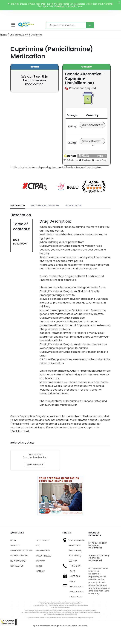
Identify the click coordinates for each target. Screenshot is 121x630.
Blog (39, 566)
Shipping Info (43, 540)
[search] (90, 25)
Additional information (45, 205)
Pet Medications (19, 555)
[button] (9, 622)
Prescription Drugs (21, 550)
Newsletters (43, 550)
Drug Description (20, 241)
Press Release (43, 555)
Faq (38, 545)
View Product (35, 464)
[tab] (17, 206)
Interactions (73, 205)
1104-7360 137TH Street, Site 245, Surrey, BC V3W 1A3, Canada (77, 550)
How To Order (18, 560)
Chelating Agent (18, 34)
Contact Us (16, 565)
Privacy (40, 560)
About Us (15, 545)
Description (17, 205)
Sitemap (40, 571)
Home (3, 34)
